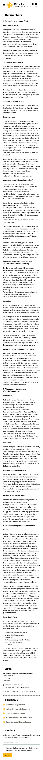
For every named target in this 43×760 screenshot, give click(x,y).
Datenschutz (16, 691)
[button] (4, 5)
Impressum (6, 691)
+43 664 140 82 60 (12, 687)
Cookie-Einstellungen (29, 691)
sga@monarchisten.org (29, 340)
